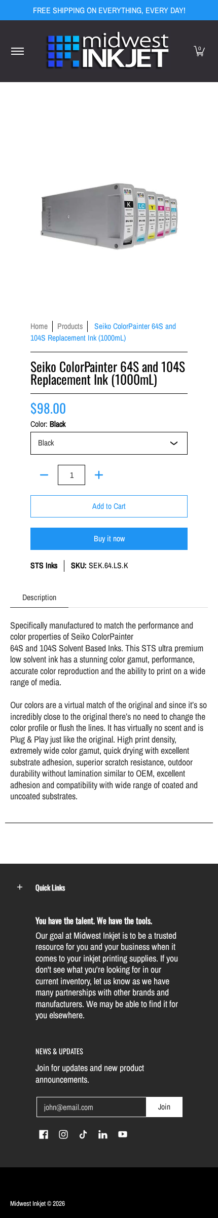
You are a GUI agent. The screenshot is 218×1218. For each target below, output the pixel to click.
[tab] (39, 597)
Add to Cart (109, 506)
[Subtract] (44, 475)
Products (70, 326)
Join (164, 1106)
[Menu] (17, 51)
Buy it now (109, 538)
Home (39, 326)
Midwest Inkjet (28, 1203)
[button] (199, 51)
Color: (47, 424)
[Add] (99, 475)
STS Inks (43, 565)
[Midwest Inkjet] (107, 51)
